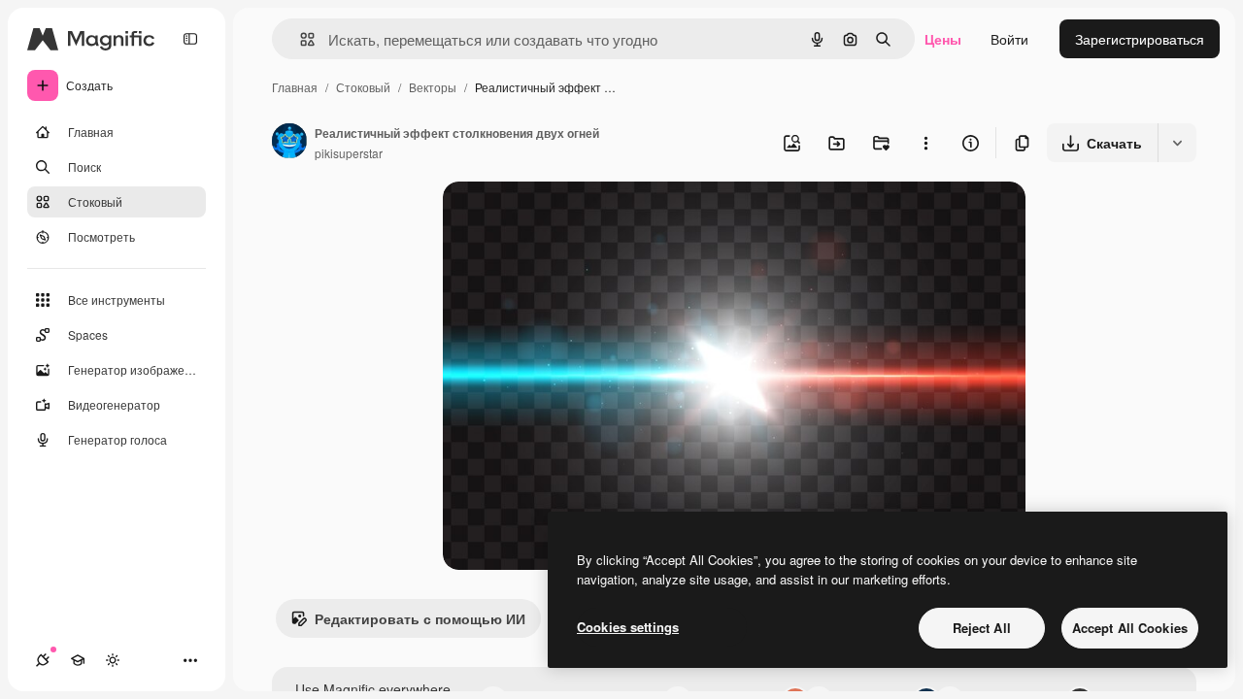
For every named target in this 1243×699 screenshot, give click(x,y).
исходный (573, 219)
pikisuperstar (349, 153)
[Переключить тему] (112, 660)
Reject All (982, 627)
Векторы (432, 87)
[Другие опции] (925, 142)
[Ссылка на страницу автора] (289, 142)
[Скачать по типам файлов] (1177, 142)
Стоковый (363, 87)
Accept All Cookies (1130, 627)
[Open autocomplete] (299, 39)
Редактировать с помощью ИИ (420, 618)
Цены (942, 39)
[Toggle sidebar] (190, 38)
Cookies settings (628, 626)
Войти (1009, 39)
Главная (295, 87)
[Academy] (77, 660)
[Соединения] (42, 660)
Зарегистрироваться (1139, 39)
